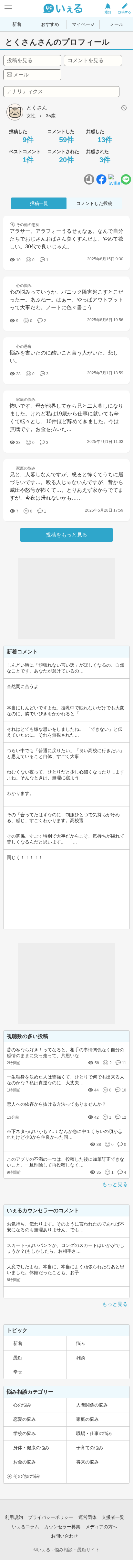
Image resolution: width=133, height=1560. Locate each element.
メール (116, 24)
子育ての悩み (89, 1447)
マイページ (83, 24)
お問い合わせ (64, 1536)
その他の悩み (26, 1476)
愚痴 (17, 1357)
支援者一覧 (113, 1517)
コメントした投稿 (94, 203)
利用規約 (14, 1517)
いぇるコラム (25, 1526)
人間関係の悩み (92, 1404)
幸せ (17, 1371)
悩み (80, 1343)
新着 (16, 24)
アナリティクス (25, 91)
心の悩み (22, 1404)
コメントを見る (85, 60)
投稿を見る (20, 60)
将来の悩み (87, 1461)
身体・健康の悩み (31, 1447)
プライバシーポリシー (50, 1517)
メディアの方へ (101, 1526)
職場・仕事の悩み (94, 1433)
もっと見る (115, 1184)
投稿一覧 (39, 203)
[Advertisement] (66, 598)
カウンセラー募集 (62, 1526)
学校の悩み (24, 1433)
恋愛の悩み (24, 1419)
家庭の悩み (87, 1419)
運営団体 (87, 1517)
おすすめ (50, 24)
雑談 (80, 1357)
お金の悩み (24, 1461)
